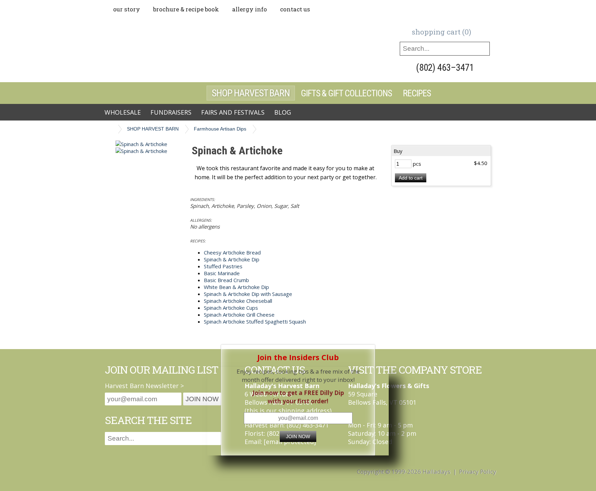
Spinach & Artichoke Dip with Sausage (248, 293)
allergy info (249, 9)
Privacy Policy (477, 471)
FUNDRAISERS (170, 112)
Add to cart (411, 178)
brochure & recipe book (186, 9)
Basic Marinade (222, 273)
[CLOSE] (368, 351)
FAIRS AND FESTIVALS (233, 112)
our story (126, 9)
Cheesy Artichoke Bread (232, 252)
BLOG (282, 112)
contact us (295, 9)
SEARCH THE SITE (148, 420)
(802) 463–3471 (445, 67)
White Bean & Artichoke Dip (236, 286)
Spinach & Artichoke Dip (231, 259)
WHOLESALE (123, 112)
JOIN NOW (298, 436)
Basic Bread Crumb (226, 280)
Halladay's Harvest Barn (194, 49)
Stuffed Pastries (223, 266)
